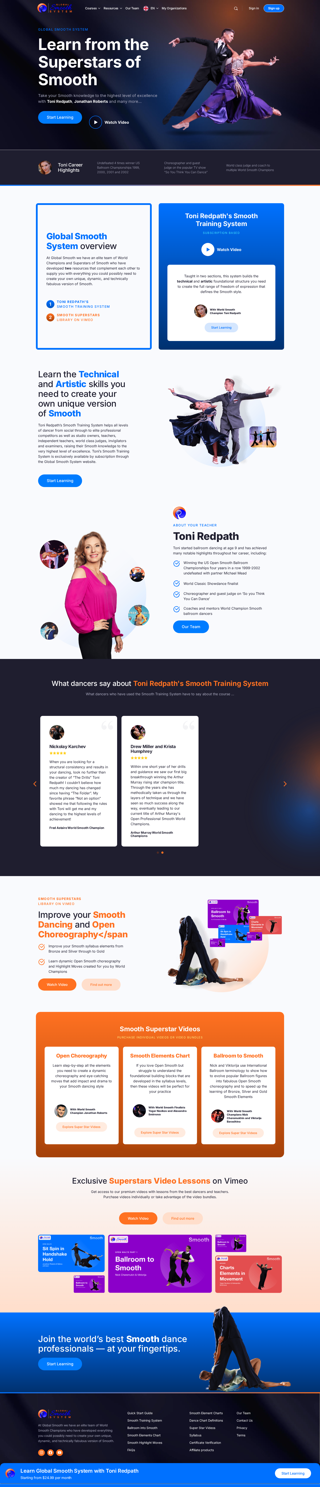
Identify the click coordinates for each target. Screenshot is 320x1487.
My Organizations (174, 8)
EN (153, 8)
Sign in (254, 8)
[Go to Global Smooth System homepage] (55, 8)
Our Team (132, 8)
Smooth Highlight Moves (144, 1442)
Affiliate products (201, 1450)
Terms (241, 1435)
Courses (91, 8)
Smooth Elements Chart (144, 1435)
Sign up (274, 8)
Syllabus (195, 1435)
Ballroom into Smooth (142, 1428)
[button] (285, 783)
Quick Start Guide (140, 1413)
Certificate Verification (205, 1442)
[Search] (235, 8)
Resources (111, 8)
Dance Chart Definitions (206, 1420)
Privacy (242, 1428)
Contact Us (245, 1420)
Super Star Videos (202, 1428)
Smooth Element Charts (206, 1413)
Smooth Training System (144, 1420)
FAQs (131, 1450)
